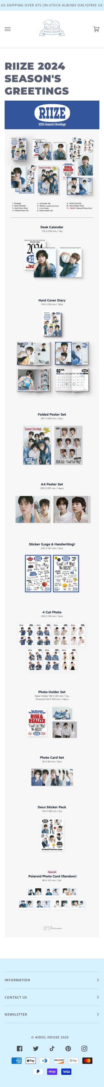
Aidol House (47, 1037)
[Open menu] (13, 29)
